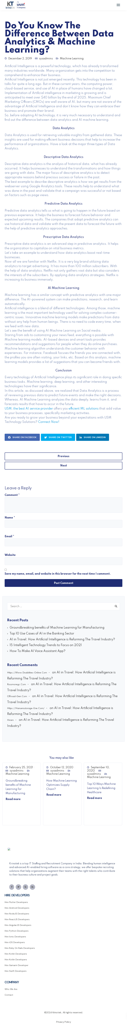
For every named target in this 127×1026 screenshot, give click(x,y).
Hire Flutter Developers (16, 902)
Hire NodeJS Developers (17, 913)
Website (10, 555)
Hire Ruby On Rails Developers (20, 948)
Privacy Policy (63, 1022)
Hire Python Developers (16, 930)
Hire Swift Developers (15, 971)
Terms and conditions (63, 1017)
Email (9, 536)
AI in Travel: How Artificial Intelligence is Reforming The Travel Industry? (62, 639)
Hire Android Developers (17, 907)
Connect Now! (48, 422)
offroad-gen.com (17, 696)
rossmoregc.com (16, 684)
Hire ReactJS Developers (17, 919)
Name (10, 517)
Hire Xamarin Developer (16, 965)
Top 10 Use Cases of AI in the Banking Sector (42, 633)
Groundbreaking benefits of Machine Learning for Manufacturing (57, 627)
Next (63, 465)
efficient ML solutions (84, 408)
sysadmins (16, 770)
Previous (63, 456)
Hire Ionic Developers (15, 936)
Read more (13, 799)
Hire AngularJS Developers (18, 925)
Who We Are (11, 989)
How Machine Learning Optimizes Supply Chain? (61, 785)
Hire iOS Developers (15, 942)
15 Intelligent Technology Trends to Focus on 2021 (46, 645)
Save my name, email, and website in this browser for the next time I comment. (58, 574)
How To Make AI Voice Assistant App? (38, 651)
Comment (12, 495)
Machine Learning (17, 774)
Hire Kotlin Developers (16, 953)
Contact (9, 994)
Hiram (10, 720)
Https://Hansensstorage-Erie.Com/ (25, 708)
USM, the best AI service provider (29, 408)
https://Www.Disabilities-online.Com (27, 673)
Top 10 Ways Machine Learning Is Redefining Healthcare (101, 788)
